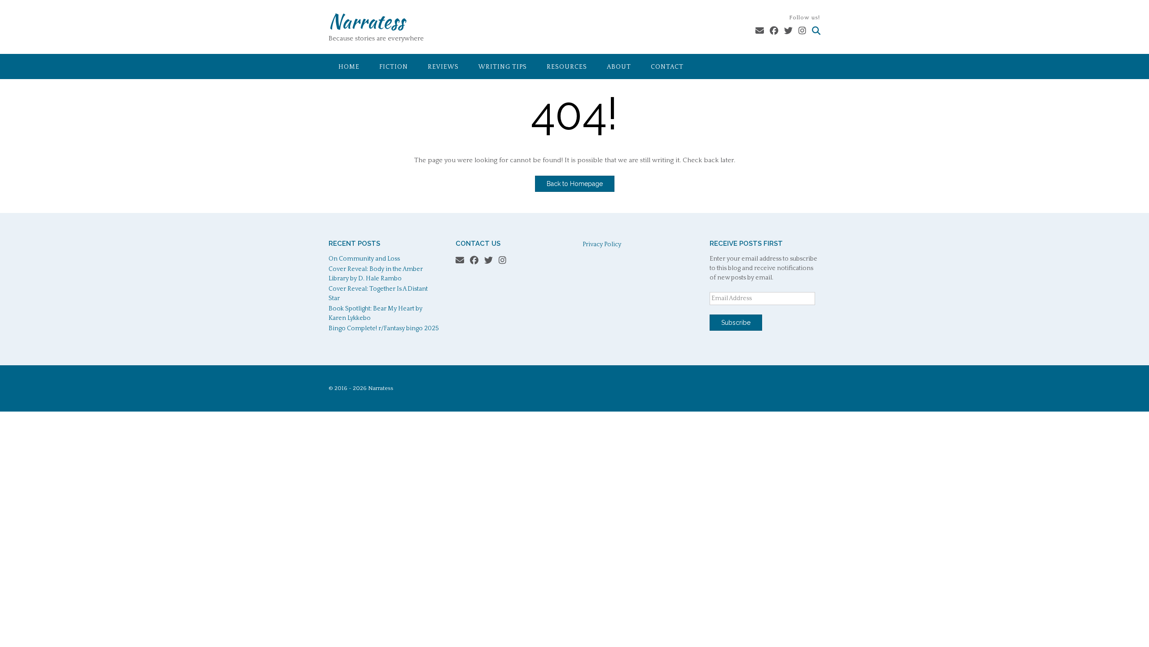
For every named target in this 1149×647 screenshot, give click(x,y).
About (619, 67)
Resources (567, 67)
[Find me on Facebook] (774, 31)
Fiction (393, 67)
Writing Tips (502, 67)
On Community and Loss (364, 258)
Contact (667, 67)
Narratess (366, 21)
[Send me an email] (759, 31)
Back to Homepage (575, 183)
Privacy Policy (602, 244)
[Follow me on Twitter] (788, 31)
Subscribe (735, 322)
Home (349, 67)
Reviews (443, 67)
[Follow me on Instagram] (802, 31)
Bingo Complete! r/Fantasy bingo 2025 (384, 328)
